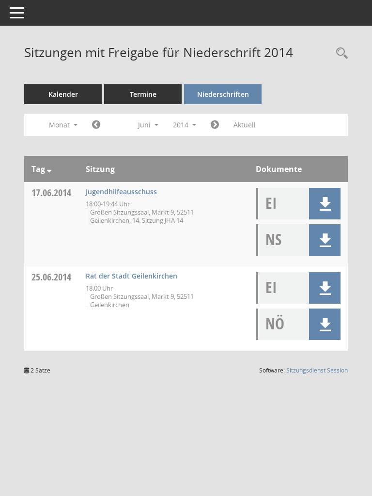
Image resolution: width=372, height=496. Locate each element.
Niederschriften (223, 94)
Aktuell (244, 124)
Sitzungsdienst (317, 370)
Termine (143, 94)
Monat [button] (60, 124)
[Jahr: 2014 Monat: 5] (96, 125)
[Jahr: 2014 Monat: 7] (214, 125)
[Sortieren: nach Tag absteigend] (49, 169)
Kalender (63, 94)
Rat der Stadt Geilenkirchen (131, 275)
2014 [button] (181, 124)
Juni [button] (145, 124)
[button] (325, 203)
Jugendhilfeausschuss (121, 191)
